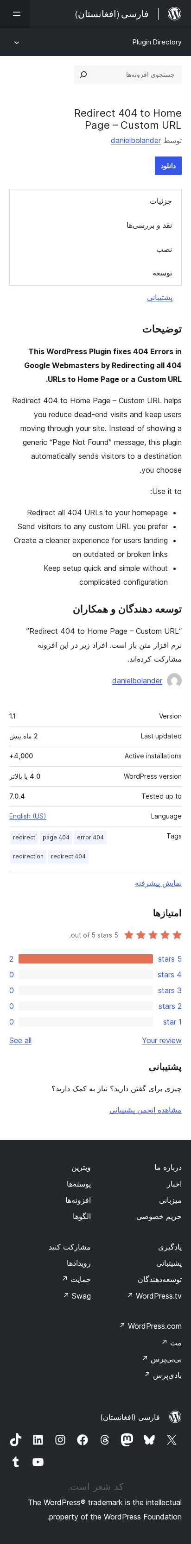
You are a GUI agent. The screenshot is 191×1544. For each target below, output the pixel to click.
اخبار (174, 1183)
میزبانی (170, 1200)
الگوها (82, 1216)
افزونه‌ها (78, 1200)
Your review (162, 1040)
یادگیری (170, 1246)
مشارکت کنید (70, 1246)
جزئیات (161, 201)
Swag (77, 1295)
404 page (56, 837)
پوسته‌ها (79, 1183)
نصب (164, 249)
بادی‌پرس (163, 1375)
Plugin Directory (157, 42)
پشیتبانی (169, 1263)
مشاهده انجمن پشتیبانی (145, 1109)
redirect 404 (68, 856)
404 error (90, 837)
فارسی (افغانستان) (130, 1417)
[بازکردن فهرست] (15, 14)
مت (171, 1342)
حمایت (76, 1279)
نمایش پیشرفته (158, 883)
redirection (28, 856)
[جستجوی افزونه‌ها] (83, 74)
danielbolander (136, 140)
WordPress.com (150, 1326)
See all (20, 1040)
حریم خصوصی (159, 1216)
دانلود (168, 165)
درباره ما (168, 1167)
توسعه (162, 272)
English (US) (27, 816)
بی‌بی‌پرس (161, 1358)
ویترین (81, 1167)
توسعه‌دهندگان (160, 1279)
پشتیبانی (159, 297)
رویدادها (79, 1263)
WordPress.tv (154, 1295)
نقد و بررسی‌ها (149, 225)
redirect (24, 837)
